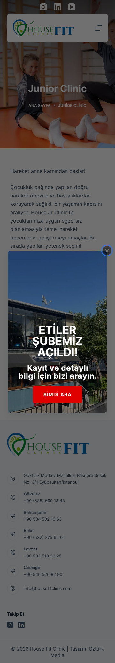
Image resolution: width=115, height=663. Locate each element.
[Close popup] (107, 250)
